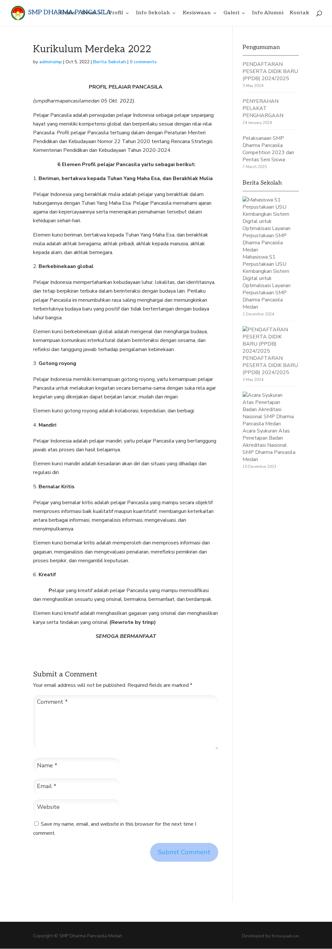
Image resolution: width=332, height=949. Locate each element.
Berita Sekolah (109, 62)
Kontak (299, 13)
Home (67, 13)
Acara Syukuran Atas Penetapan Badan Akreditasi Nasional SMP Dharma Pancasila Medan (269, 445)
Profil (116, 13)
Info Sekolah (153, 13)
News (88, 13)
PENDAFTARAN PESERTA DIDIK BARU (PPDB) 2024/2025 (270, 71)
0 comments (143, 62)
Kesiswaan (197, 13)
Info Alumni (267, 13)
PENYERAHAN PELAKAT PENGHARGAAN (263, 108)
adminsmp (50, 62)
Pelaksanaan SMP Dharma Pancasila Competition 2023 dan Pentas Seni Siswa (268, 149)
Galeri (231, 13)
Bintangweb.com (285, 936)
